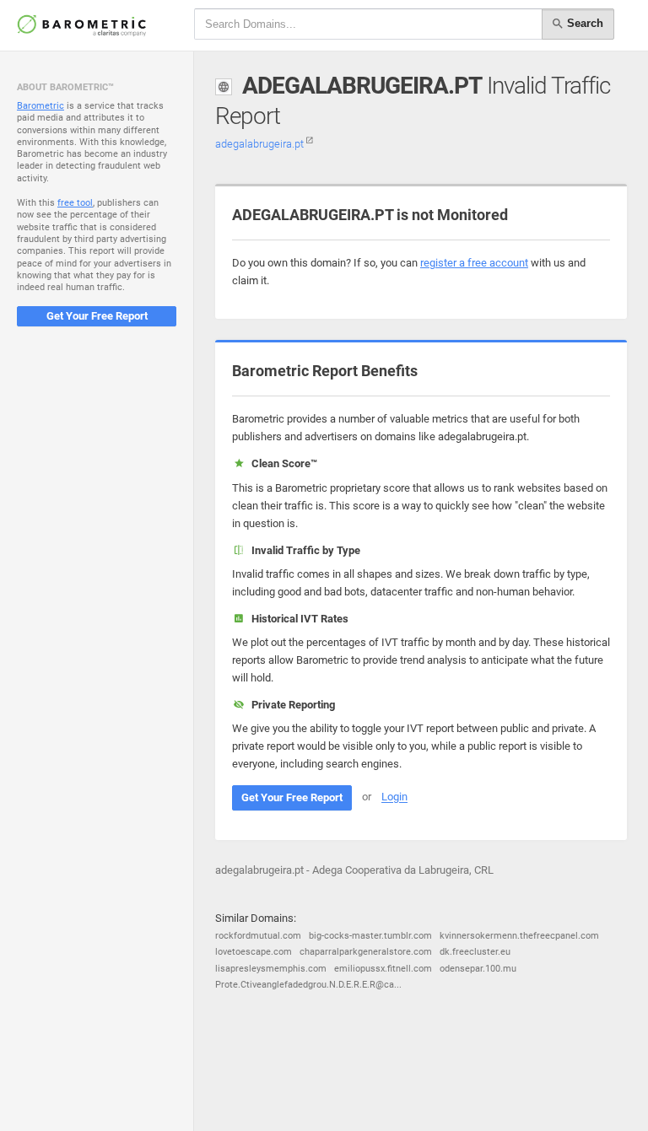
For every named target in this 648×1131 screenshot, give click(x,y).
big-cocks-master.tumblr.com (370, 935)
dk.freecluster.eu (475, 951)
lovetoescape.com (253, 951)
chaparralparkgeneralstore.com (366, 951)
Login (394, 797)
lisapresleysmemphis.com (271, 968)
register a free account (474, 262)
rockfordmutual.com (258, 935)
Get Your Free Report (97, 316)
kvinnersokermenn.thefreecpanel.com (519, 935)
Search (583, 23)
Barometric (40, 105)
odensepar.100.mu (478, 968)
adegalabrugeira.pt (260, 143)
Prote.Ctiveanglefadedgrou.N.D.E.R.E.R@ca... (308, 984)
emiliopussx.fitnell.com (383, 968)
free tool (75, 202)
